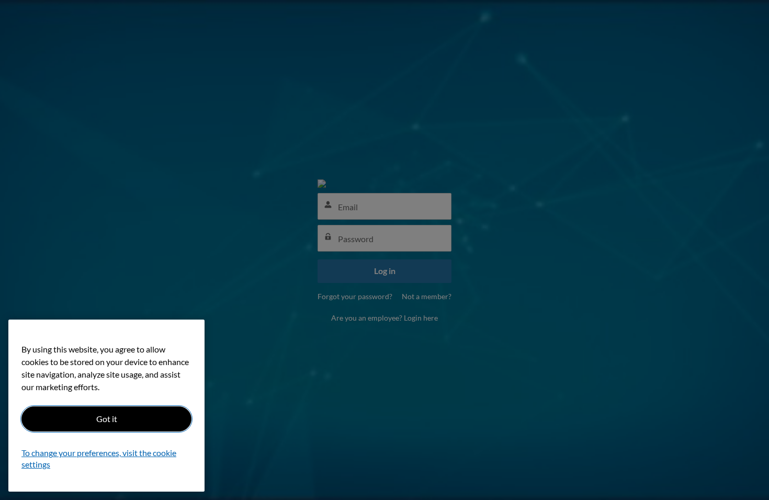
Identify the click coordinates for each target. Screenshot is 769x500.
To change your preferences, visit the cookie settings (98, 459)
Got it (106, 419)
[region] (106, 406)
